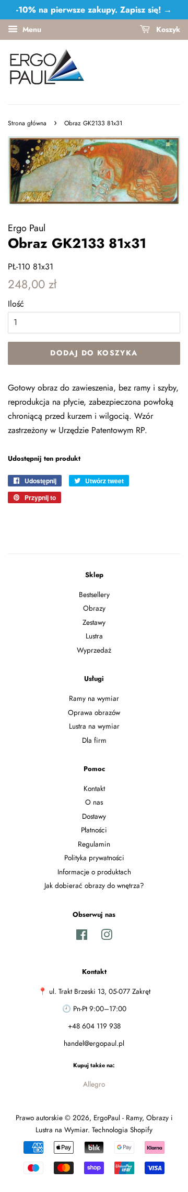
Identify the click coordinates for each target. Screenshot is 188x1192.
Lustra (94, 636)
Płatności (94, 830)
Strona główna (27, 123)
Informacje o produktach (94, 871)
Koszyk (167, 29)
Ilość (16, 304)
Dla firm (94, 740)
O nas (94, 802)
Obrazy (94, 608)
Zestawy (94, 622)
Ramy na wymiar (94, 698)
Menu (30, 29)
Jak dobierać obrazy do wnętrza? (94, 885)
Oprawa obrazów (94, 712)
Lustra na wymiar (94, 726)
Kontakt (94, 788)
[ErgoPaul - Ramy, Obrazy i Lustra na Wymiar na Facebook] (82, 936)
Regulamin (94, 844)
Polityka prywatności (94, 857)
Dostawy (94, 816)
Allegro (94, 1084)
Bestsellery (94, 594)
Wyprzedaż (94, 650)
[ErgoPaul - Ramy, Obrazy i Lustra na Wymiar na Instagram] (106, 936)
